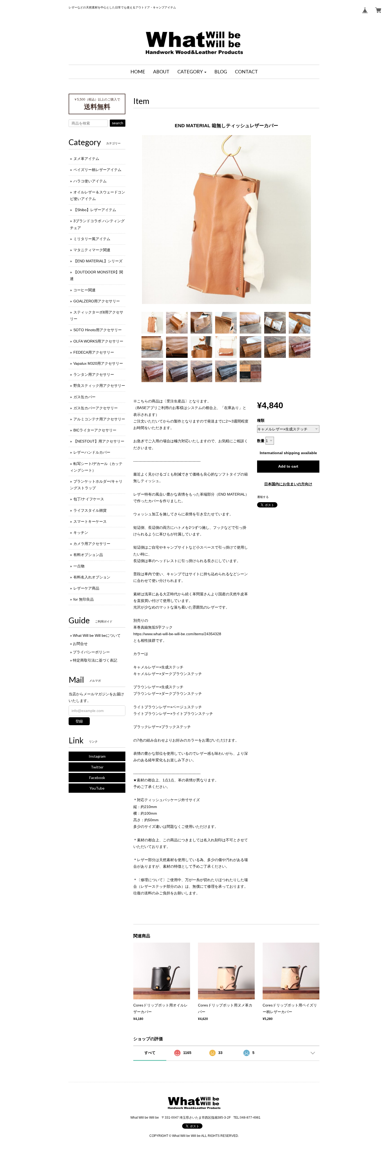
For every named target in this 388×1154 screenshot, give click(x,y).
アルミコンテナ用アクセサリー (99, 419)
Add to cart (288, 466)
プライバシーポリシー (91, 652)
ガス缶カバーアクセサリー (95, 408)
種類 (260, 420)
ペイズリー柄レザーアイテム (97, 170)
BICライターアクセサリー (94, 430)
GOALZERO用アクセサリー (96, 301)
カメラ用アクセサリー (91, 544)
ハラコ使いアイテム (90, 181)
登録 (79, 721)
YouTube (97, 788)
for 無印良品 (83, 599)
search (117, 123)
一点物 (78, 566)
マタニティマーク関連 (91, 250)
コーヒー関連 (84, 290)
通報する (263, 496)
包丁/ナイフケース (88, 499)
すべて (149, 1053)
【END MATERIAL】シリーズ (97, 261)
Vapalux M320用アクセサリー (98, 363)
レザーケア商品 (86, 588)
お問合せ (80, 644)
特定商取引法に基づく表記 (95, 660)
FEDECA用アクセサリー (93, 352)
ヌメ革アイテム (86, 158)
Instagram (97, 756)
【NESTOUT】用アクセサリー (98, 441)
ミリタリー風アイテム (91, 239)
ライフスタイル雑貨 (90, 510)
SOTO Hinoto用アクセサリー (97, 330)
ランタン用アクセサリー (93, 374)
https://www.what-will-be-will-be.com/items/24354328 (177, 634)
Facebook (97, 777)
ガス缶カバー (84, 397)
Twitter (97, 767)
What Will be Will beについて (97, 635)
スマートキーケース (90, 521)
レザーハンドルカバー (91, 452)
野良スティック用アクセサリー (99, 385)
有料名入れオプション (91, 577)
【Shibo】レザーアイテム (94, 210)
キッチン (80, 532)
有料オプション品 (88, 555)
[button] (191, 72)
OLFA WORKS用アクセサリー (98, 341)
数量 (260, 441)
